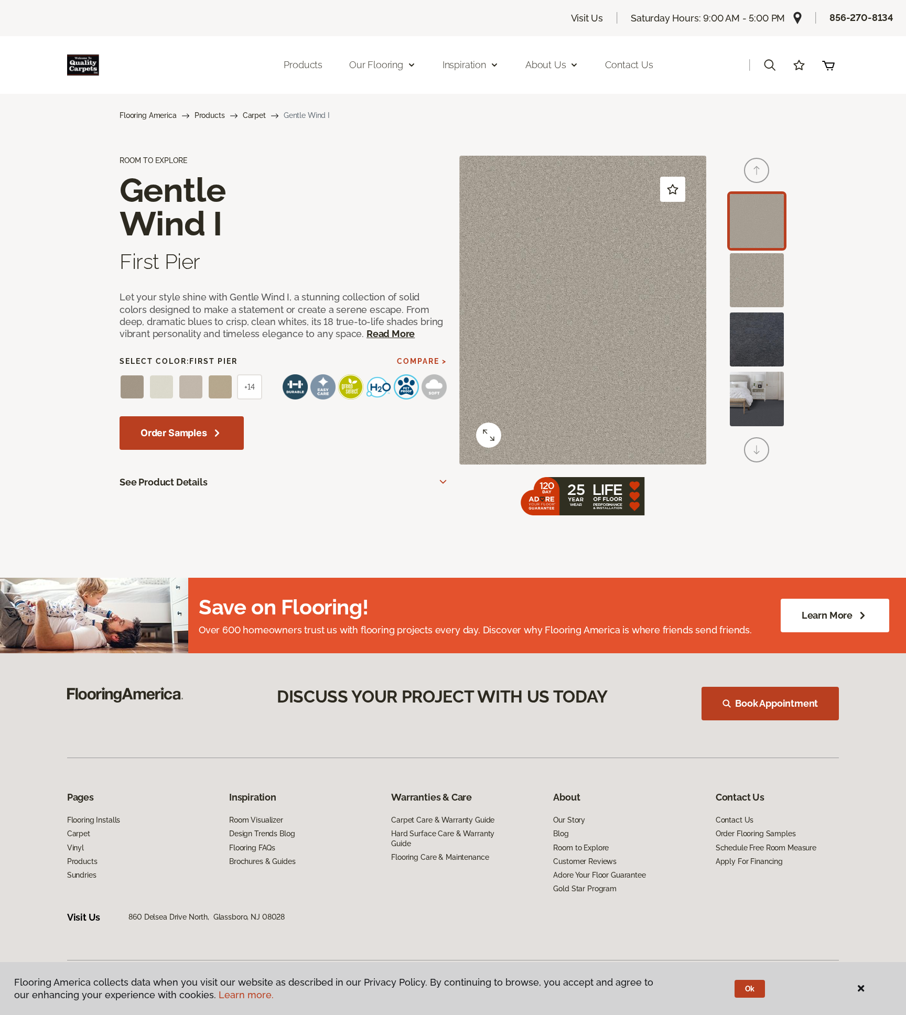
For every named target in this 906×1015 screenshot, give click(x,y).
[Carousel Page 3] (756, 339)
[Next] (756, 449)
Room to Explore (581, 848)
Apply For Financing (749, 861)
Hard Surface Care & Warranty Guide (442, 838)
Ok (750, 989)
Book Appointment (776, 703)
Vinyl (75, 848)
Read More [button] (390, 333)
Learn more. (246, 994)
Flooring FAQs (252, 848)
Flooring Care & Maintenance (440, 857)
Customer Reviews (585, 861)
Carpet (254, 115)
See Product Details (164, 482)
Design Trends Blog (262, 833)
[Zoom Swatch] (488, 435)
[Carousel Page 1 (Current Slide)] (756, 221)
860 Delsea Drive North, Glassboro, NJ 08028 (206, 917)
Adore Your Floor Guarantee (599, 875)
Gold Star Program (585, 888)
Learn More (827, 615)
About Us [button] (545, 64)
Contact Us (629, 64)
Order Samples (174, 432)
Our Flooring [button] (376, 64)
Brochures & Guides (262, 861)
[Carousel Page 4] (756, 398)
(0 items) (828, 65)
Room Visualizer (256, 820)
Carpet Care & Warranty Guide (442, 820)
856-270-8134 (861, 17)
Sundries (81, 875)
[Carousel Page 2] (756, 280)
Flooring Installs (94, 820)
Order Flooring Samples (756, 833)
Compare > (422, 361)
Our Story (569, 820)
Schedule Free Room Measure (766, 848)
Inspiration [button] (464, 64)
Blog (560, 833)
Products (303, 64)
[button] (769, 65)
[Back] (756, 170)
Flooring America (148, 115)
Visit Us (587, 18)
